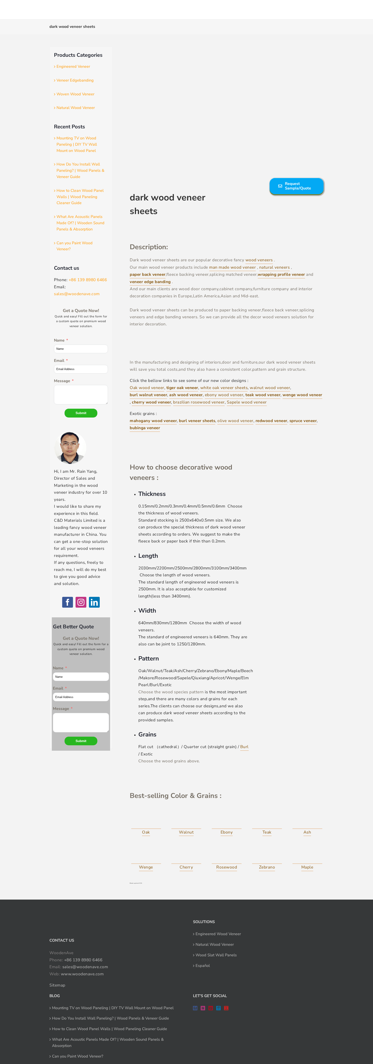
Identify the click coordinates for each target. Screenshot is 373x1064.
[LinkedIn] (94, 602)
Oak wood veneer (147, 388)
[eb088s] (227, 819)
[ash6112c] (307, 819)
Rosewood (226, 867)
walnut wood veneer (270, 388)
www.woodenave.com (82, 974)
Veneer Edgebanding (75, 80)
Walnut (186, 832)
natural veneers (274, 267)
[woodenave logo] (35, 7)
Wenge (146, 867)
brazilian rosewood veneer (199, 402)
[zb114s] (267, 854)
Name (59, 340)
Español (203, 965)
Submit (81, 413)
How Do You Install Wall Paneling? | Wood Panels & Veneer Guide (80, 170)
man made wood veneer (232, 267)
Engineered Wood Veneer (218, 933)
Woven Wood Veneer (75, 94)
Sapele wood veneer (247, 402)
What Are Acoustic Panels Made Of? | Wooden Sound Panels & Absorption (80, 223)
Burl (244, 747)
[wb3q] (146, 854)
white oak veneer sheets (224, 388)
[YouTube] (226, 1008)
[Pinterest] (211, 1008)
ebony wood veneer (224, 395)
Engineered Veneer (73, 66)
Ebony (227, 832)
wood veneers (259, 260)
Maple (307, 867)
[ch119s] (186, 854)
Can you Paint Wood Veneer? (77, 1056)
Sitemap (57, 985)
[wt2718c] (186, 819)
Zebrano (267, 867)
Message (62, 380)
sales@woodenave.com (77, 294)
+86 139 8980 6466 (88, 280)
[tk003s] (267, 819)
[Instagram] (81, 602)
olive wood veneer (235, 421)
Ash (307, 832)
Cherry (186, 867)
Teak (267, 832)
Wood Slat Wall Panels (216, 955)
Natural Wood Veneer (76, 107)
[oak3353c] (146, 819)
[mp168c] (307, 854)
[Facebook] (67, 602)
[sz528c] (227, 854)
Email (59, 360)
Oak (146, 832)
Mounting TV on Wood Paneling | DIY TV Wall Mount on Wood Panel (77, 144)
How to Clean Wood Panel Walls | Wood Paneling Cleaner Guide (80, 197)
